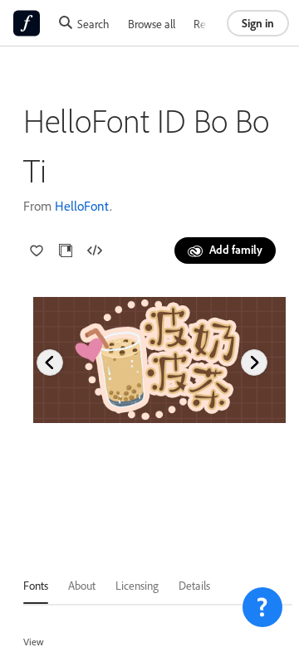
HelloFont (82, 205)
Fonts (35, 585)
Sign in (258, 23)
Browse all (151, 24)
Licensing (137, 585)
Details (194, 585)
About (82, 585)
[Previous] (50, 362)
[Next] (254, 362)
